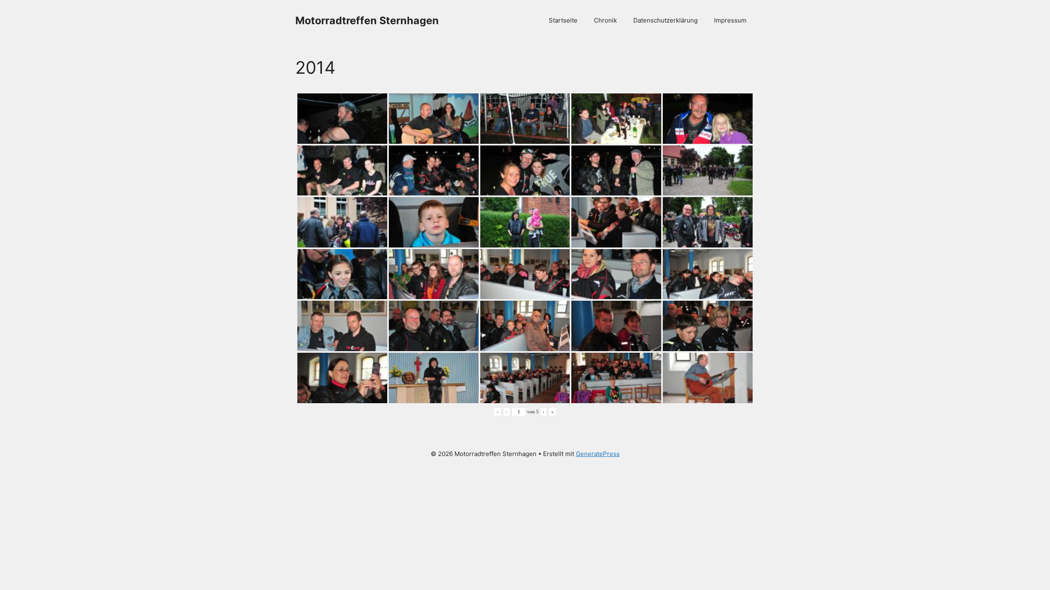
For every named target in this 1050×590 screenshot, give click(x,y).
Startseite (563, 20)
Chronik (605, 20)
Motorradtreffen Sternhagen (367, 20)
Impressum (730, 20)
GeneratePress (598, 454)
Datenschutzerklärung (665, 20)
